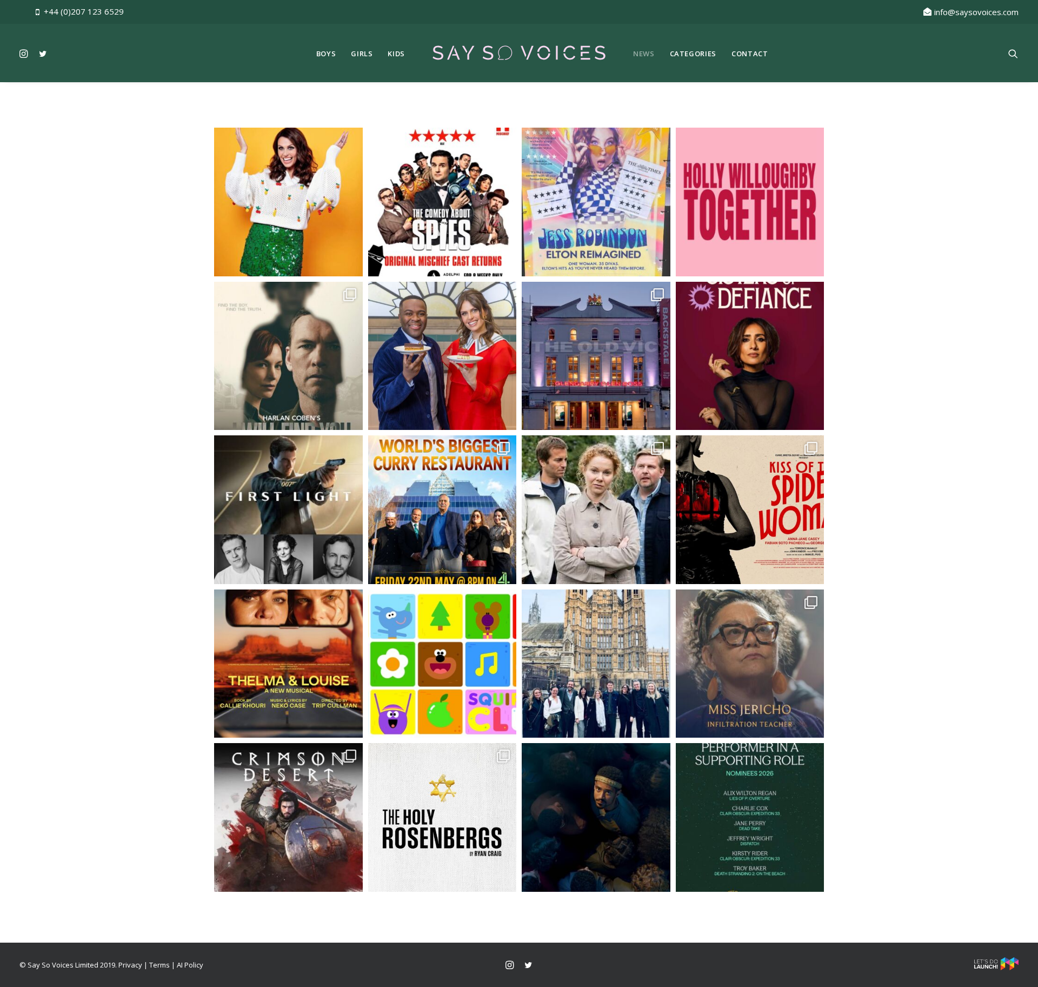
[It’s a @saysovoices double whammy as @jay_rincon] (750, 509)
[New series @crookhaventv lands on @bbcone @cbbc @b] (750, 663)
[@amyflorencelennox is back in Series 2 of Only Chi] (596, 509)
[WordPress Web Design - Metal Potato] (996, 967)
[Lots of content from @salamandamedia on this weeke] (442, 509)
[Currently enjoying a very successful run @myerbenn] (442, 817)
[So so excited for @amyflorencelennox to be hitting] (288, 663)
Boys (326, 53)
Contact (749, 53)
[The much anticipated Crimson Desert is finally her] (288, 817)
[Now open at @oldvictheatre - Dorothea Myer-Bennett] (596, 356)
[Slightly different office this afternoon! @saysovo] (596, 663)
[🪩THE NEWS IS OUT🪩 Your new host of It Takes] (288, 202)
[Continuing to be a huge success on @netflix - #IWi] (288, 356)
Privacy (130, 965)
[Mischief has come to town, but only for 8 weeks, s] (442, 202)
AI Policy (190, 965)
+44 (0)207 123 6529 (84, 11)
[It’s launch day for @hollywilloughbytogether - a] (750, 202)
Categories (693, 53)
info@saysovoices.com (976, 11)
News (644, 53)
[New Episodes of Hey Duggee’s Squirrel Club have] (442, 663)
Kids (396, 53)
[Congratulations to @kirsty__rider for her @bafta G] (750, 817)
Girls (361, 53)
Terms (159, 965)
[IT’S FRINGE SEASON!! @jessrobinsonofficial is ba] (596, 202)
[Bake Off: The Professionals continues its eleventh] (442, 356)
